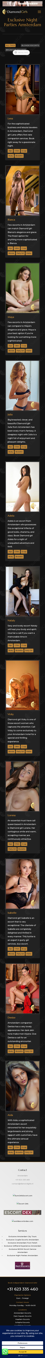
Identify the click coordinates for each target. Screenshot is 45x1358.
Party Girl (20, 253)
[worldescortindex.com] (22, 1221)
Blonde (11, 253)
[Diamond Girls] (15, 11)
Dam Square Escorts (23, 1316)
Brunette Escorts (16, 50)
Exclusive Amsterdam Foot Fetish (22, 1243)
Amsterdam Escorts (22, 1313)
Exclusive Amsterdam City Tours (22, 1236)
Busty (11, 156)
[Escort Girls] (22, 1204)
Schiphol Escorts (22, 1322)
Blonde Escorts (30, 45)
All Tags (10, 45)
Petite (28, 253)
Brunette (19, 156)
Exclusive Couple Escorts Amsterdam (22, 1240)
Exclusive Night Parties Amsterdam (22, 1255)
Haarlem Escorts (22, 1319)
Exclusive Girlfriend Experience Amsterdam (22, 1246)
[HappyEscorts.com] (22, 1265)
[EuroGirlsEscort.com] (22, 1196)
